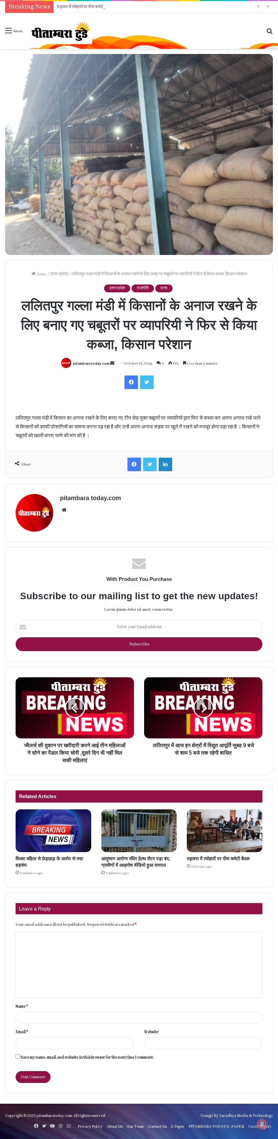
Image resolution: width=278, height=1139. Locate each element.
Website (151, 1031)
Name (21, 1006)
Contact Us (157, 1126)
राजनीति (143, 288)
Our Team (135, 1126)
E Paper (177, 1126)
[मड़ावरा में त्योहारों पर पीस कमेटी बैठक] (224, 830)
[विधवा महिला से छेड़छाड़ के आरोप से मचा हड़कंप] (53, 830)
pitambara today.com (91, 363)
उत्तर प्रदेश (59, 274)
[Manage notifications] (262, 1124)
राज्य (163, 288)
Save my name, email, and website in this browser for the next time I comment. (87, 1057)
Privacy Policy (90, 1126)
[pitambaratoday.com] (60, 31)
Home (41, 274)
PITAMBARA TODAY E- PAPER (216, 1126)
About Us (114, 1126)
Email (22, 1031)
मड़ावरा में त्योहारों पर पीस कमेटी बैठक (85, 7)
